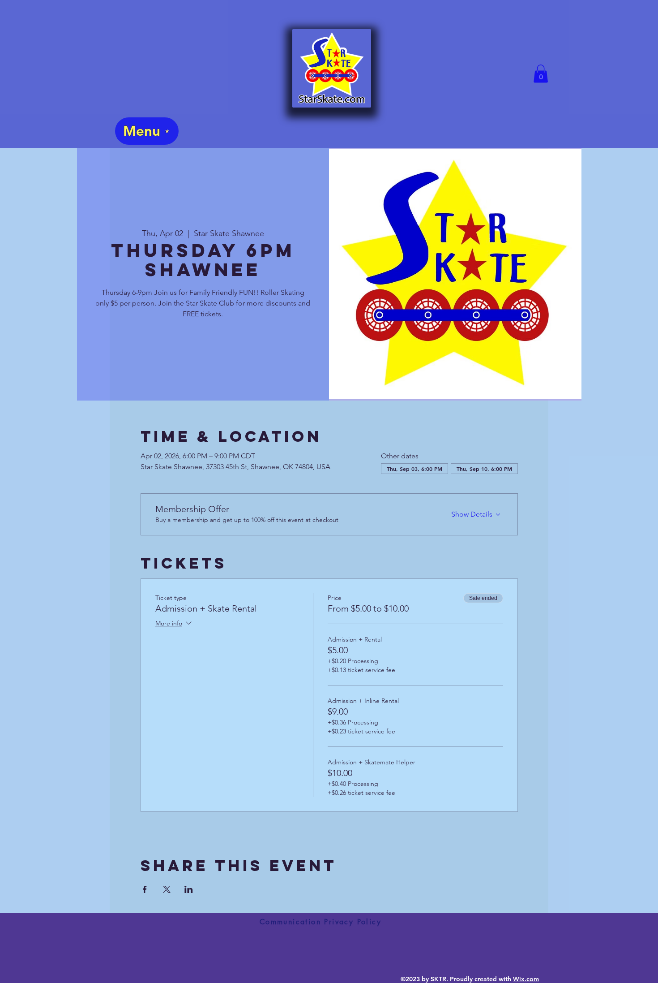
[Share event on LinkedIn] (188, 889)
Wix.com (526, 979)
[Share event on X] (166, 889)
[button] (540, 74)
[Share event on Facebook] (145, 889)
